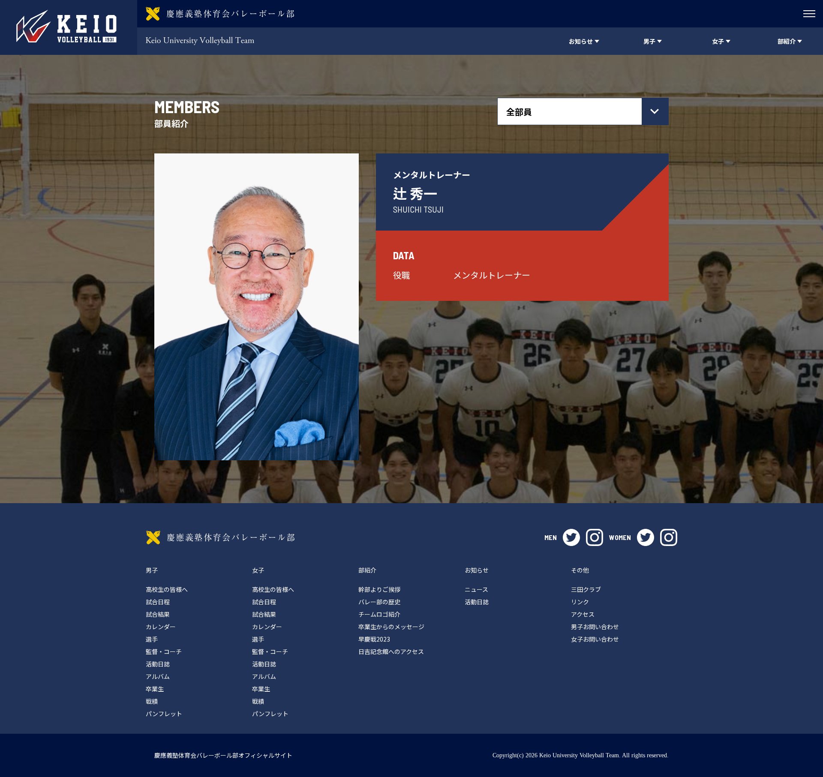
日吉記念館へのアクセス (391, 651)
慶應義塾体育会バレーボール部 (220, 537)
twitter (571, 537)
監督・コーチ (164, 651)
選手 (152, 639)
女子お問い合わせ (595, 639)
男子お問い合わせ (595, 626)
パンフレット (164, 713)
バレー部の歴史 (379, 601)
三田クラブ (586, 589)
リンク (580, 601)
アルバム (158, 676)
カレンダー (161, 626)
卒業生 (155, 688)
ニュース (476, 589)
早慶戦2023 (374, 639)
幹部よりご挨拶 (379, 589)
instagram (594, 537)
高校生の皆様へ (167, 589)
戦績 (152, 701)
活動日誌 (158, 664)
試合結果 (158, 614)
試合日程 (158, 601)
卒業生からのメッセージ (391, 626)
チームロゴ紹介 (379, 614)
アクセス (583, 614)
